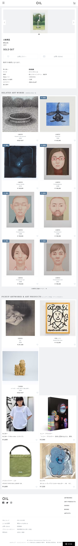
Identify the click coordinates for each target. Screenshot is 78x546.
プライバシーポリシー (8, 529)
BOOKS (66, 509)
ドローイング (33, 82)
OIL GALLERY (21, 520)
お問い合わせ (6, 526)
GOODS (66, 505)
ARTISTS (67, 513)
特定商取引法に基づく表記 (24, 529)
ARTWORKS (68, 498)
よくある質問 (6, 523)
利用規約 (19, 526)
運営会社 (4, 532)
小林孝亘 (6, 40)
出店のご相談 (20, 532)
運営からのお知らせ (22, 523)
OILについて (5, 520)
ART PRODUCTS (70, 501)
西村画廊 (31, 69)
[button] (73, 22)
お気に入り (21, 56)
